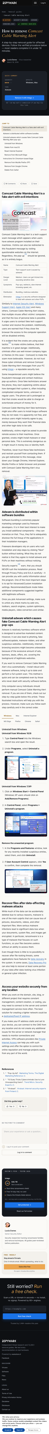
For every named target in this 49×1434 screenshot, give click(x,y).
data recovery (37, 959)
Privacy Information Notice (11, 1397)
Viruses (4, 1367)
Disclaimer (5, 1401)
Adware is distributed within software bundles (21, 133)
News (4, 1380)
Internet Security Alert (23, 304)
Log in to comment (24, 1152)
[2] (10, 343)
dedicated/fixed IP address (17, 1016)
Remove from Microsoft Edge (16, 155)
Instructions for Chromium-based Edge (18, 158)
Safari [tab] (37, 721)
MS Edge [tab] (7, 721)
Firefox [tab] (18, 721)
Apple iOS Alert (23, 307)
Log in (43, 3)
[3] (19, 564)
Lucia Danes (12, 60)
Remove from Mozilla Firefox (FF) (17, 162)
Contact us (6, 1409)
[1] (26, 254)
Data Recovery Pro (37, 962)
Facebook (5, 1358)
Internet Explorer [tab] (30, 716)
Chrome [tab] (28, 721)
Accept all (8, 1430)
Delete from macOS (12, 147)
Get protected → (24, 1205)
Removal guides (15, 12)
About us (5, 1389)
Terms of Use (7, 1393)
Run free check (24, 1316)
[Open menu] (35, 3)
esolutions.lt (16, 1354)
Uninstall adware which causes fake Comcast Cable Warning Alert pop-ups (23, 138)
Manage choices (33, 1430)
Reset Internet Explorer (13, 151)
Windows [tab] (8, 716)
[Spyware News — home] (9, 3)
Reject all (19, 1430)
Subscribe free (24, 1267)
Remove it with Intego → (24, 98)
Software (5, 1372)
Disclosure (6, 1405)
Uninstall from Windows (14, 143)
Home (4, 12)
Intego (18, 297)
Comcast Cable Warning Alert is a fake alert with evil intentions (23, 128)
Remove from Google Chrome (16, 166)
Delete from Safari (12, 170)
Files (3, 1376)
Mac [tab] (17, 716)
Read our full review (24, 1211)
